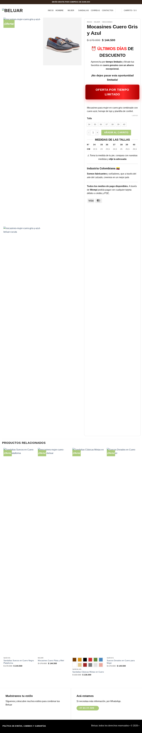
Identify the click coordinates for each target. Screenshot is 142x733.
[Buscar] (118, 10)
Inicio (51, 10)
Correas (95, 10)
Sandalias (83, 10)
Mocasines (107, 22)
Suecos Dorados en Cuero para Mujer (121, 661)
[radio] (89, 124)
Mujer (71, 10)
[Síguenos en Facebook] (7, 711)
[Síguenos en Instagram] (12, 711)
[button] (132, 10)
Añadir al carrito (116, 132)
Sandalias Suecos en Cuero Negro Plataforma (18, 661)
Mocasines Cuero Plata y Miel (51, 660)
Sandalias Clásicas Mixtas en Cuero (88, 672)
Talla (89, 118)
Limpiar (135, 115)
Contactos (107, 10)
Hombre (59, 10)
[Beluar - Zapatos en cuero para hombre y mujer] (14, 10)
